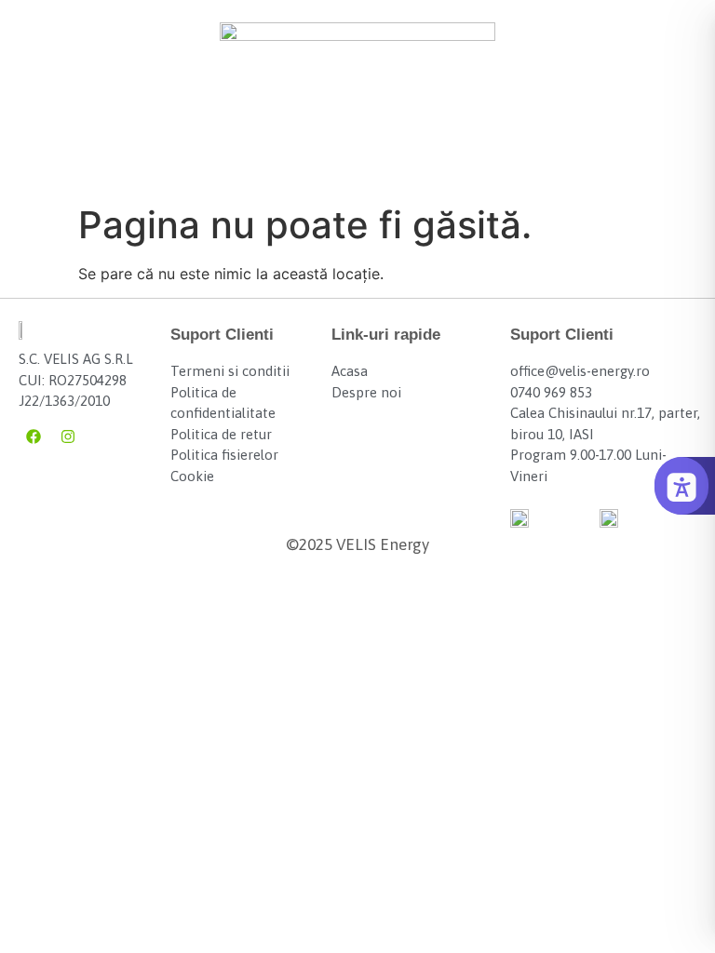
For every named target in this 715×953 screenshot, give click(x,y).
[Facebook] (33, 436)
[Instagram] (68, 436)
